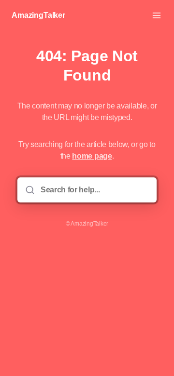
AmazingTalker (38, 15)
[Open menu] (156, 15)
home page (92, 156)
